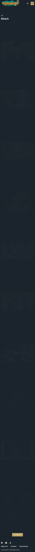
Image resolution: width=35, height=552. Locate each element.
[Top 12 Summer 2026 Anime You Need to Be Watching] (17, 50)
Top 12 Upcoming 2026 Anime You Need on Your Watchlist (16, 116)
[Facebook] (2, 543)
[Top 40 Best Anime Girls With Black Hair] (17, 450)
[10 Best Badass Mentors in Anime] (17, 401)
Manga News (7, 285)
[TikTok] (10, 543)
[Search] (28, 3)
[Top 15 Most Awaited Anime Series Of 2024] (17, 301)
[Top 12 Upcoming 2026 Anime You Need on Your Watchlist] (17, 99)
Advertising (23, 546)
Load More (17, 535)
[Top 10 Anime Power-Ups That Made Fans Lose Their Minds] (17, 150)
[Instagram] (6, 543)
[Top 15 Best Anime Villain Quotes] (17, 352)
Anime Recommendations (11, 83)
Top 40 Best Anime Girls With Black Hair (17, 466)
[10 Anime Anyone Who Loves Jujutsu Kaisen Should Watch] (17, 497)
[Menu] (32, 3)
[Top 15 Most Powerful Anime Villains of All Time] (17, 201)
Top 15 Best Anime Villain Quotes (15, 368)
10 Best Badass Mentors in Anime (15, 417)
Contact (13, 546)
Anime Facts (7, 135)
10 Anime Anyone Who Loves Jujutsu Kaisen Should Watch (16, 514)
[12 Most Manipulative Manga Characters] (17, 250)
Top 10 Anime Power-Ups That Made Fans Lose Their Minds (16, 167)
